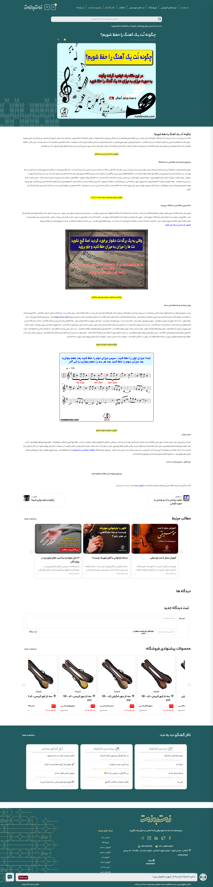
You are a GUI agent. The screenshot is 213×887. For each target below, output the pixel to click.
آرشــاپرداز (25, 884)
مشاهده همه (30, 519)
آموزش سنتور (105, 852)
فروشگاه (153, 8)
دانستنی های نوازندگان (146, 26)
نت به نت (185, 8)
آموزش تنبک (105, 862)
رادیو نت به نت (94, 8)
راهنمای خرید (105, 872)
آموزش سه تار (105, 847)
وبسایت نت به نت (176, 138)
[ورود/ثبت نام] (46, 7)
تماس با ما (105, 837)
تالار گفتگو (110, 8)
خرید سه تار (105, 867)
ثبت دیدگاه (33, 631)
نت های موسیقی (137, 8)
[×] (10, 877)
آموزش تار (105, 857)
